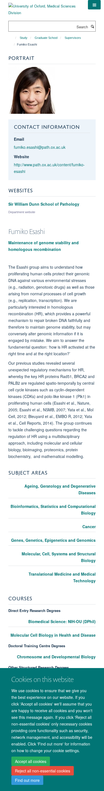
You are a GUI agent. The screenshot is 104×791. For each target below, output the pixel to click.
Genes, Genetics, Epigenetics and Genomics (53, 540)
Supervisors (73, 37)
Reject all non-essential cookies (42, 771)
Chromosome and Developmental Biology (56, 656)
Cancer (89, 526)
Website (21, 156)
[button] (94, 4)
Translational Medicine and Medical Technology (62, 577)
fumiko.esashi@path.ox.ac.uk (39, 147)
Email (19, 139)
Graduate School (46, 37)
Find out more (27, 780)
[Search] (92, 26)
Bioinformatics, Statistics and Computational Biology (53, 509)
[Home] (13, 38)
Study (23, 37)
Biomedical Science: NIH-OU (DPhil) (62, 621)
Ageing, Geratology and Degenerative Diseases (60, 489)
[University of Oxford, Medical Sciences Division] (44, 7)
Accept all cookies (30, 761)
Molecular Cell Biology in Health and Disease (53, 635)
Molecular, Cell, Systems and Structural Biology (59, 557)
